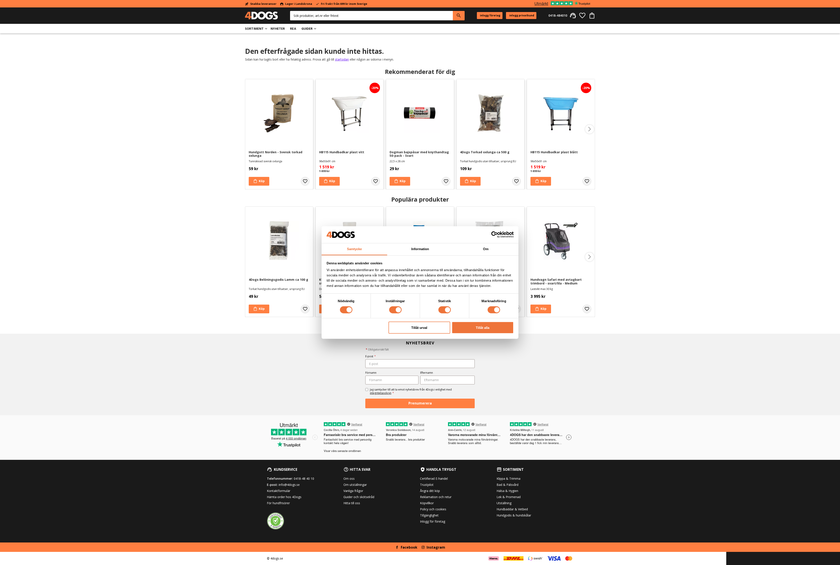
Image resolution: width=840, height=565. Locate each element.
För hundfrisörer (278, 503)
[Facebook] (397, 547)
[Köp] (259, 181)
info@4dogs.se (289, 485)
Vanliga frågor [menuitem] (353, 491)
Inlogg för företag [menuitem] (432, 521)
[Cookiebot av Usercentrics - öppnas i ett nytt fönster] (494, 234)
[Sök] (459, 15)
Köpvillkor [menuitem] (427, 503)
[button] (582, 15)
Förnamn (370, 373)
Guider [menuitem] (307, 28)
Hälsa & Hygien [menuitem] (507, 491)
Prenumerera (420, 403)
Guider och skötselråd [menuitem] (358, 497)
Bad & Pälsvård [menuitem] (507, 485)
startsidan (342, 59)
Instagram (436, 547)
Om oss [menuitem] (349, 478)
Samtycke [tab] (354, 249)
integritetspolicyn (380, 393)
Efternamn (426, 373)
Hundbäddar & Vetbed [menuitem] (512, 509)
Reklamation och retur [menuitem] (436, 497)
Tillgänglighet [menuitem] (429, 515)
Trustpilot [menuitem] (427, 485)
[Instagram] (423, 547)
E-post (370, 356)
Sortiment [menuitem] (254, 28)
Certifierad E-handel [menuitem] (434, 478)
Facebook (409, 547)
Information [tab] (420, 249)
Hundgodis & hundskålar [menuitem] (514, 515)
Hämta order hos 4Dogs (284, 497)
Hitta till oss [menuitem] (351, 503)
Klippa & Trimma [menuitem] (508, 478)
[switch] (395, 309)
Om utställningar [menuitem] (355, 485)
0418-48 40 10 (304, 478)
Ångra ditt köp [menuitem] (430, 491)
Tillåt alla (482, 328)
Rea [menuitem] (293, 28)
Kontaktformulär (278, 491)
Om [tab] (485, 249)
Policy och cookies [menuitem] (433, 509)
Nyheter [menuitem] (278, 28)
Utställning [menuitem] (504, 503)
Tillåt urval (419, 328)
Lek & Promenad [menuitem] (509, 497)
